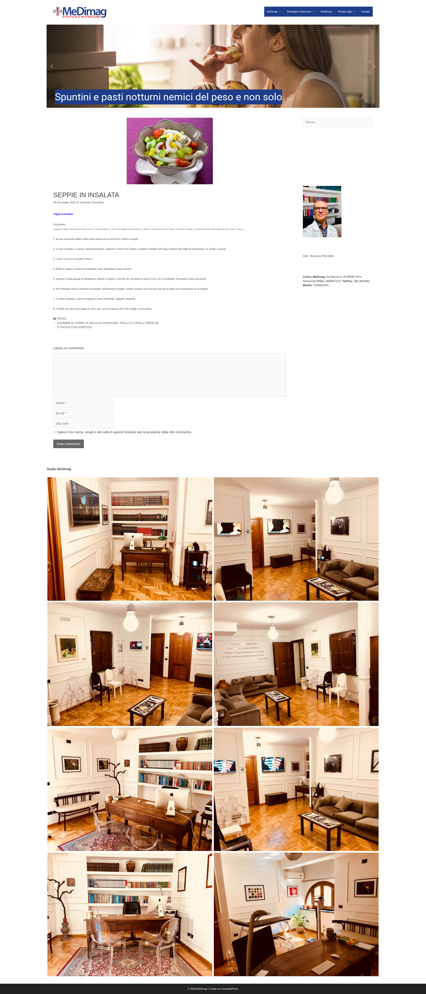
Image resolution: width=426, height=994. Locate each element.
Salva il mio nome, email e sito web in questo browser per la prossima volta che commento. (124, 432)
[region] (213, 66)
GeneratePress (230, 988)
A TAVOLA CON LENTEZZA (74, 327)
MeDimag (272, 11)
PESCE (61, 318)
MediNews (326, 11)
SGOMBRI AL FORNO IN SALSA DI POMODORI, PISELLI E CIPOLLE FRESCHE (108, 323)
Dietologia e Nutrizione (299, 11)
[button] (213, 66)
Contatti (365, 11)
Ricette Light (345, 11)
